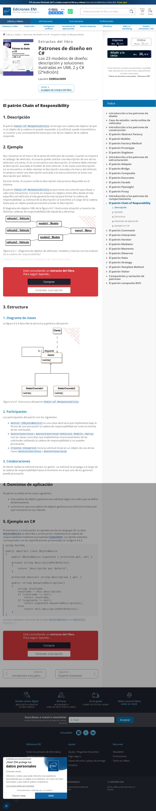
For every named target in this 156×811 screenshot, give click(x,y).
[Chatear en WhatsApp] (70, 11)
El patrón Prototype (121, 147)
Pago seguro (74, 756)
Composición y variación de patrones (126, 277)
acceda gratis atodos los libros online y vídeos (61, 704)
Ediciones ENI (26, 10)
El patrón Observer (121, 253)
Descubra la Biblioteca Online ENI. (78, 2)
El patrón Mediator (121, 244)
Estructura (120, 216)
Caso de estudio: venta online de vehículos (129, 122)
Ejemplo (119, 212)
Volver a (56, 88)
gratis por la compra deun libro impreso (26, 704)
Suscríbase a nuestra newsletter (45, 719)
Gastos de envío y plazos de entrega (86, 760)
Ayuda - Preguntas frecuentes (83, 751)
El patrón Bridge (119, 168)
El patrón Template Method (126, 266)
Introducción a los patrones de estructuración (128, 158)
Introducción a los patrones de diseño (128, 115)
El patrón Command (70, 675)
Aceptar (125, 720)
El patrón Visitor (119, 271)
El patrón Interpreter (122, 234)
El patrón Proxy (119, 191)
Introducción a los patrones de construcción (128, 129)
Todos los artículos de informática (43, 751)
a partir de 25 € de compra (95, 703)
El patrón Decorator (122, 177)
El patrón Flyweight (121, 186)
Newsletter (118, 751)
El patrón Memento (121, 248)
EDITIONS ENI (117, 781)
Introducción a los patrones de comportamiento (29, 675)
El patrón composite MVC (125, 283)
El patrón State (118, 257)
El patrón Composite (122, 173)
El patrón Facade (119, 182)
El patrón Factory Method (125, 143)
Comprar (49, 282)
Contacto (73, 765)
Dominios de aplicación (126, 221)
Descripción (121, 207)
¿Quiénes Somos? (35, 756)
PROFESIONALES (71, 781)
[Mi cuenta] (150, 11)
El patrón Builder (120, 138)
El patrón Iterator (120, 239)
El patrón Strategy (120, 262)
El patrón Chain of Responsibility (130, 203)
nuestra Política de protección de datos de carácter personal (45, 721)
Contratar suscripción (49, 290)
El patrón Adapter (120, 164)
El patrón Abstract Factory (126, 134)
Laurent (52, 79)
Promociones (119, 756)
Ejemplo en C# (122, 226)
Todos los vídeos (121, 760)
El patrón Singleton (121, 152)
